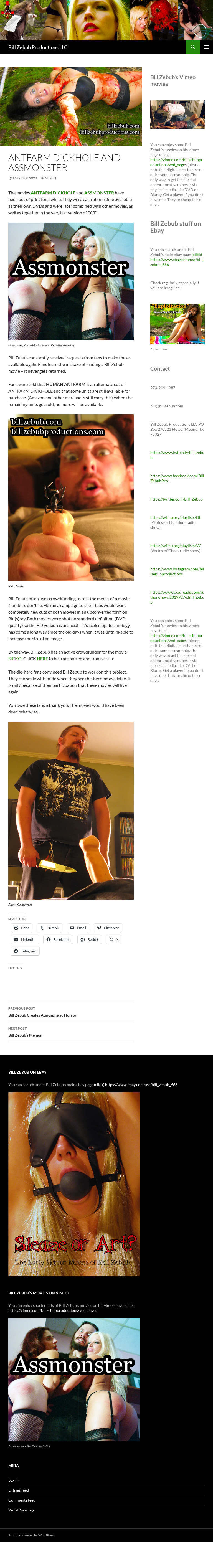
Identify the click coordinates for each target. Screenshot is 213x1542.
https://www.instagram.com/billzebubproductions (177, 571)
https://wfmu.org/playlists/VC (176, 545)
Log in (13, 1480)
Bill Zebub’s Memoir (25, 1031)
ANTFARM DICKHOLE (53, 192)
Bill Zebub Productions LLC (37, 47)
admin (50, 178)
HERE (42, 658)
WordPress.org (21, 1510)
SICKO (15, 658)
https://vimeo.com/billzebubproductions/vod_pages (176, 162)
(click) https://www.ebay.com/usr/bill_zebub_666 (177, 259)
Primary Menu (206, 47)
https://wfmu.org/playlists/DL (175, 517)
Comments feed (22, 1500)
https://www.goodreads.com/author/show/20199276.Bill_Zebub (177, 597)
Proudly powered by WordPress (31, 1535)
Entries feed (18, 1490)
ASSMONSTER (99, 192)
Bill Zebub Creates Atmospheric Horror (42, 1011)
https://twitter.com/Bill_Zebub (176, 499)
